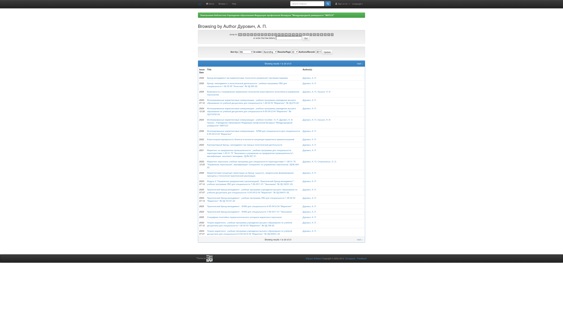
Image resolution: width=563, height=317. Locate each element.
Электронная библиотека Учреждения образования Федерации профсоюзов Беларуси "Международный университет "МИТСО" (267, 15)
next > (360, 63)
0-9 (240, 34)
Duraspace (350, 258)
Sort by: (234, 51)
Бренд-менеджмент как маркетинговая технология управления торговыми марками (247, 77)
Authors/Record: (307, 51)
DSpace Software (314, 258)
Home (211, 3)
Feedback (362, 258)
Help (234, 3)
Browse (222, 3)
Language (356, 3)
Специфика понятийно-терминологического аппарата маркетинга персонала (244, 217)
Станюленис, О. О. (327, 161)
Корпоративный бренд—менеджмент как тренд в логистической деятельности (244, 144)
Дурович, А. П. (309, 77)
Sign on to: (342, 3)
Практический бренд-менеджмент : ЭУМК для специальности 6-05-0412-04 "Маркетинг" (249, 206)
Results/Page (284, 51)
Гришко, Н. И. (324, 91)
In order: (258, 51)
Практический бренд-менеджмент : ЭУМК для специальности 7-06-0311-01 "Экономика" (249, 211)
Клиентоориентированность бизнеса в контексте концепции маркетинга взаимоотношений (250, 139)
